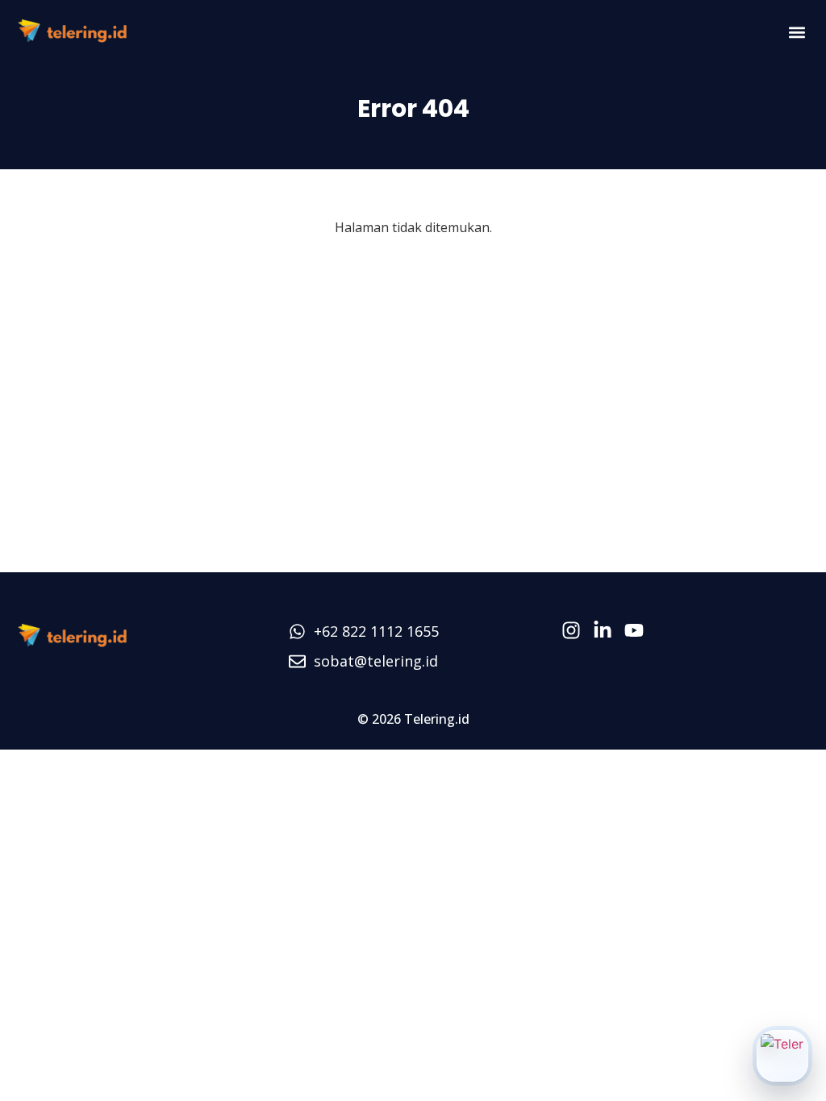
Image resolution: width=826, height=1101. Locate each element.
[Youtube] (634, 630)
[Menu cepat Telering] (782, 1056)
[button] (796, 32)
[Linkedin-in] (602, 630)
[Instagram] (571, 630)
